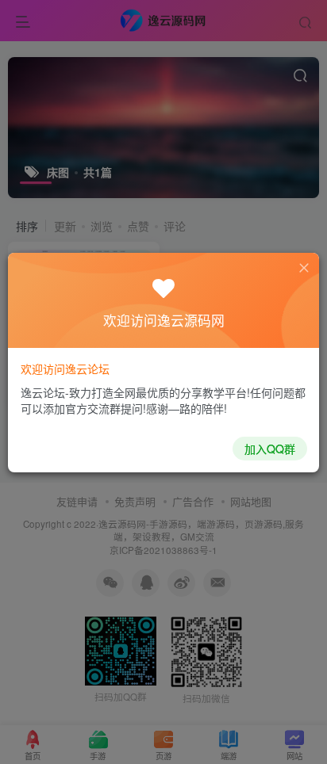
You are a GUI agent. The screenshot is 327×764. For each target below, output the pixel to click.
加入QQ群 (269, 448)
